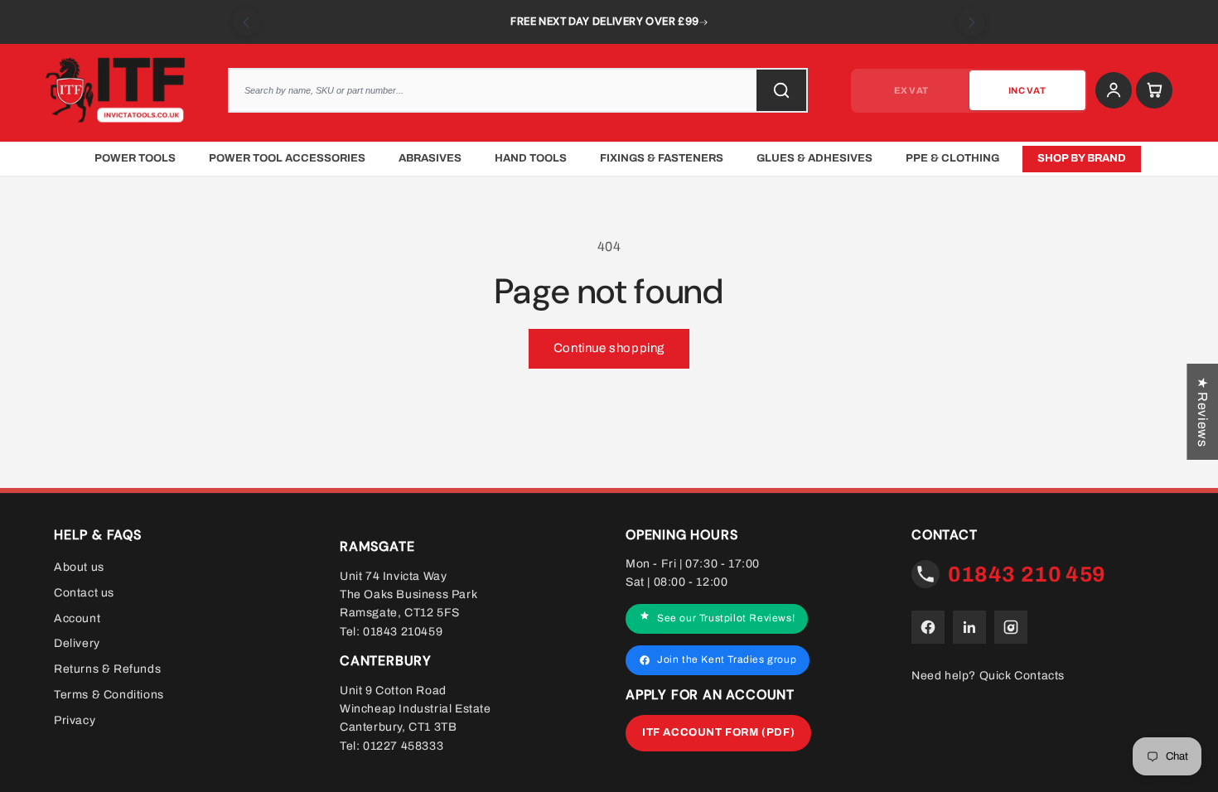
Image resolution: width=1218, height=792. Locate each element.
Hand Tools (531, 158)
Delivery (77, 643)
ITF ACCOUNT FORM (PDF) (718, 732)
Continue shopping (609, 348)
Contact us (84, 593)
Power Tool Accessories (287, 158)
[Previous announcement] (246, 22)
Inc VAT (1027, 90)
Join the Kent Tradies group (726, 659)
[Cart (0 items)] (1154, 90)
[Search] (781, 90)
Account (77, 617)
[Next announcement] (971, 22)
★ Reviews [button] (1203, 412)
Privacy (74, 720)
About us (79, 567)
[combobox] (518, 90)
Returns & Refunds (107, 669)
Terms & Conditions (109, 694)
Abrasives (430, 158)
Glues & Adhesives (814, 158)
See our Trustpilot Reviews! (726, 618)
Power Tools (135, 158)
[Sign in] (1113, 90)
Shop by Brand (1081, 158)
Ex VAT (911, 90)
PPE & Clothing (952, 158)
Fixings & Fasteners (661, 158)
